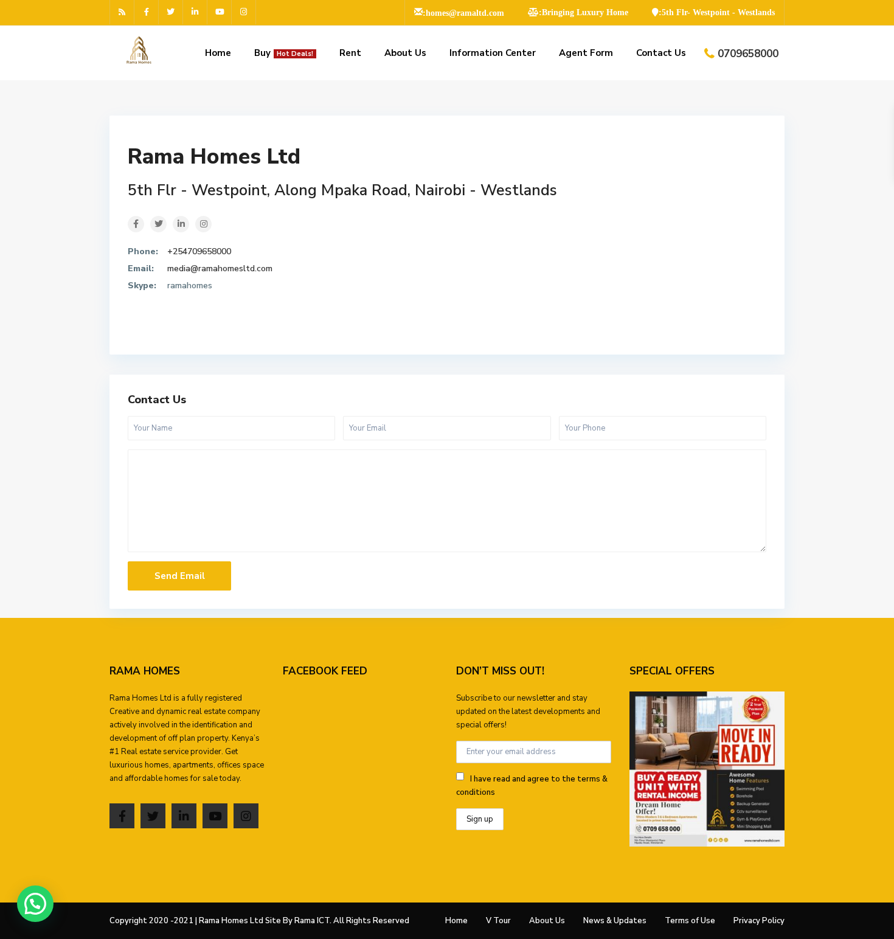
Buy (283, 53)
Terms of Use (690, 920)
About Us (405, 53)
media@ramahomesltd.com (219, 268)
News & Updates (614, 920)
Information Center (492, 53)
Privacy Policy (759, 920)
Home (218, 53)
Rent (350, 53)
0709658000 (748, 54)
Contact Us (661, 53)
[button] (35, 903)
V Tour (498, 920)
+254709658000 (199, 251)
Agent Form (586, 53)
